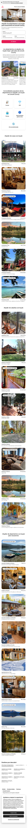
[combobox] (13, 33)
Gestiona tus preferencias (13, 819)
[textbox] (7, 37)
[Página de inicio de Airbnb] (3, 7)
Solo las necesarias (14, 816)
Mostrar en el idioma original (17, 3)
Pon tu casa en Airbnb (19, 6)
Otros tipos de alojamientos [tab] (7, 765)
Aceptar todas (13, 812)
